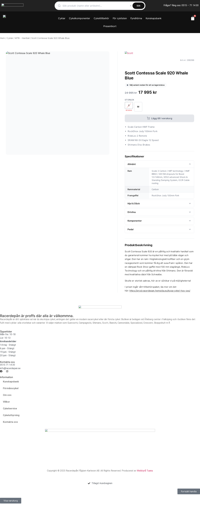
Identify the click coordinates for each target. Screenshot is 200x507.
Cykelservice (10, 408)
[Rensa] (131, 6)
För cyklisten (120, 18)
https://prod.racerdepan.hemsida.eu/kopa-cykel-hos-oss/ (159, 290)
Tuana (150, 470)
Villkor (6, 401)
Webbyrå (141, 470)
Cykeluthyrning (11, 415)
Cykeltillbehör (101, 18)
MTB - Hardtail (22, 38)
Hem (2, 38)
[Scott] (129, 60)
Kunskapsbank (153, 18)
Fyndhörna (136, 18)
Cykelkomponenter (79, 18)
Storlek (129, 100)
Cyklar (61, 18)
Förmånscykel (10, 388)
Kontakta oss (10, 422)
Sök (138, 5)
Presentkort (109, 26)
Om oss (7, 395)
